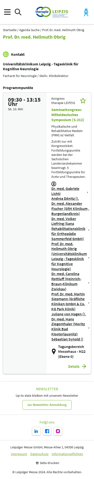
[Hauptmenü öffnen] (7, 12)
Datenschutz (39, 454)
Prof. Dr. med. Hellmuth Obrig (63, 30)
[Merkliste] (83, 100)
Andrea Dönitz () (64, 198)
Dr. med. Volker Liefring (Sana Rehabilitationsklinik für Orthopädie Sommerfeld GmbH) (68, 228)
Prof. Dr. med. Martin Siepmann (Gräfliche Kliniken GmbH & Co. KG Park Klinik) (68, 301)
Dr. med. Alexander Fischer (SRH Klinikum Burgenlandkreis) (69, 208)
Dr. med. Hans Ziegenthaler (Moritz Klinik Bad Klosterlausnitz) (68, 326)
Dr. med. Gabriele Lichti (65, 191)
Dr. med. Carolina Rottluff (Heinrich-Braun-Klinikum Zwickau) (66, 281)
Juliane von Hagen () (68, 314)
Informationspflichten (67, 454)
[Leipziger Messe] (86, 12)
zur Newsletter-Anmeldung (47, 405)
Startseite (10, 30)
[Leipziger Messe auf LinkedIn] (36, 431)
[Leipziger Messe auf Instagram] (58, 431)
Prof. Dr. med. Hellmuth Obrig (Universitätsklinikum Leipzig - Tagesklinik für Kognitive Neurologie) (69, 256)
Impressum (19, 454)
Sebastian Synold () (67, 339)
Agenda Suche (29, 30)
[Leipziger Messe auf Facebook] (47, 431)
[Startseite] (51, 12)
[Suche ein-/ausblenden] (18, 12)
